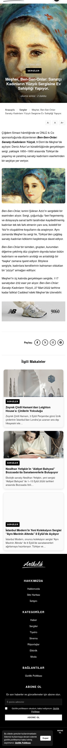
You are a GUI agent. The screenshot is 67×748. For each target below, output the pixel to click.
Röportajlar (33, 644)
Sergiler (23, 109)
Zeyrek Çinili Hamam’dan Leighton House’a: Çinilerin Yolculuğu (28, 409)
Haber (33, 620)
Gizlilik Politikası (33, 675)
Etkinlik (33, 650)
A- (48, 123)
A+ (62, 123)
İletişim (33, 601)
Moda (33, 656)
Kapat (45, 738)
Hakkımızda (33, 588)
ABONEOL (60, 732)
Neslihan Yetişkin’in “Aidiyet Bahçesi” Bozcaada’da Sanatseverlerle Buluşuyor (32, 470)
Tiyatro (33, 632)
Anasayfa (10, 109)
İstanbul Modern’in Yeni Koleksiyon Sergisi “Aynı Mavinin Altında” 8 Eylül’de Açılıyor (33, 532)
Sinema (33, 638)
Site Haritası (33, 594)
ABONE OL (33, 717)
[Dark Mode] (57, 5)
